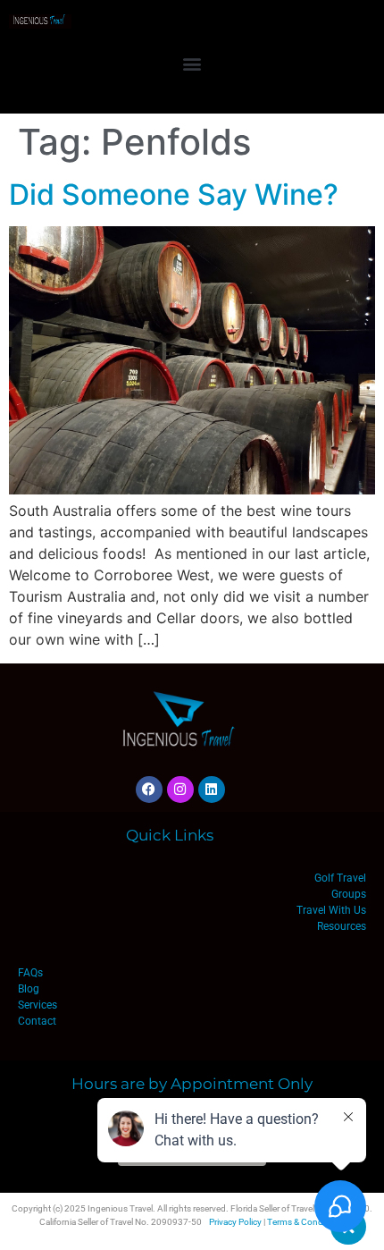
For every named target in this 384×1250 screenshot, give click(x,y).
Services (37, 1005)
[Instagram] (180, 789)
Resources (341, 926)
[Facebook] (149, 789)
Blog (28, 989)
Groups (348, 894)
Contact (37, 1021)
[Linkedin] (211, 789)
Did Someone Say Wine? (173, 194)
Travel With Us (331, 910)
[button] (192, 63)
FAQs (30, 973)
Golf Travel (340, 878)
